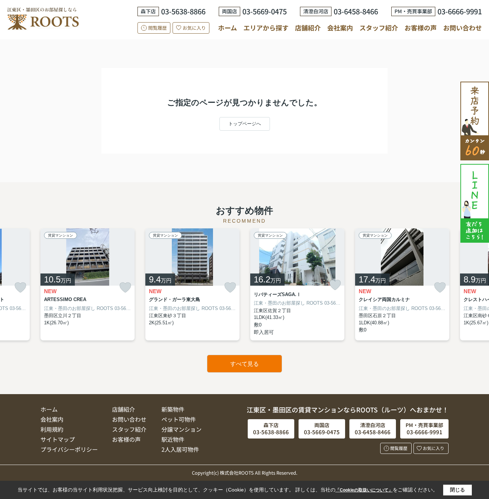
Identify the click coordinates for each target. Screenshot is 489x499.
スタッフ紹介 (378, 27)
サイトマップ (57, 439)
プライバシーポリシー (69, 449)
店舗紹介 (308, 27)
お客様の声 (421, 27)
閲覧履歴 (157, 27)
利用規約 (51, 429)
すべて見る (244, 364)
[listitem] (87, 284)
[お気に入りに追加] (20, 288)
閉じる (457, 490)
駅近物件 (172, 439)
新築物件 (172, 409)
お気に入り (194, 27)
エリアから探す (266, 27)
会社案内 (340, 27)
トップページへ (244, 123)
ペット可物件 (178, 419)
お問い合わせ (462, 27)
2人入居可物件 (180, 449)
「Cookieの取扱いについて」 (364, 490)
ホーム (227, 27)
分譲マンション (181, 429)
